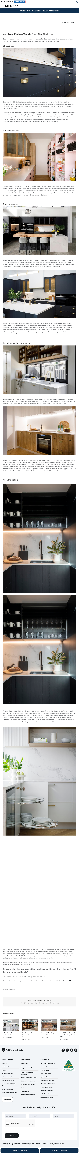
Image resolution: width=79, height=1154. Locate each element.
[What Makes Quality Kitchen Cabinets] (11, 1020)
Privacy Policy (8, 1143)
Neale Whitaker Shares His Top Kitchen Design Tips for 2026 (68, 1035)
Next (72, 22)
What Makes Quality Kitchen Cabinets (9, 1034)
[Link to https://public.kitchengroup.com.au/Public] (77, 2)
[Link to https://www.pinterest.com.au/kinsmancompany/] (75, 1050)
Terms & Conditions (21, 1143)
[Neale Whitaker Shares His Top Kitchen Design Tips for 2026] (68, 1020)
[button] (4, 1029)
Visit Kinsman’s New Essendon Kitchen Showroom (27, 1035)
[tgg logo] (20, 1)
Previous (66, 22)
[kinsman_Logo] (11, 5)
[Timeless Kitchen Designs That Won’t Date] (49, 1020)
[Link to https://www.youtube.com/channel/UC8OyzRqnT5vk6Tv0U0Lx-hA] (71, 1050)
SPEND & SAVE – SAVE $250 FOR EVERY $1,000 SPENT (39, 11)
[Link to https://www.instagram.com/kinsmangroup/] (67, 1050)
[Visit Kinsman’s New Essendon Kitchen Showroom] (30, 1020)
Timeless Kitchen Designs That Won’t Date (48, 1034)
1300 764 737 (14, 1050)
